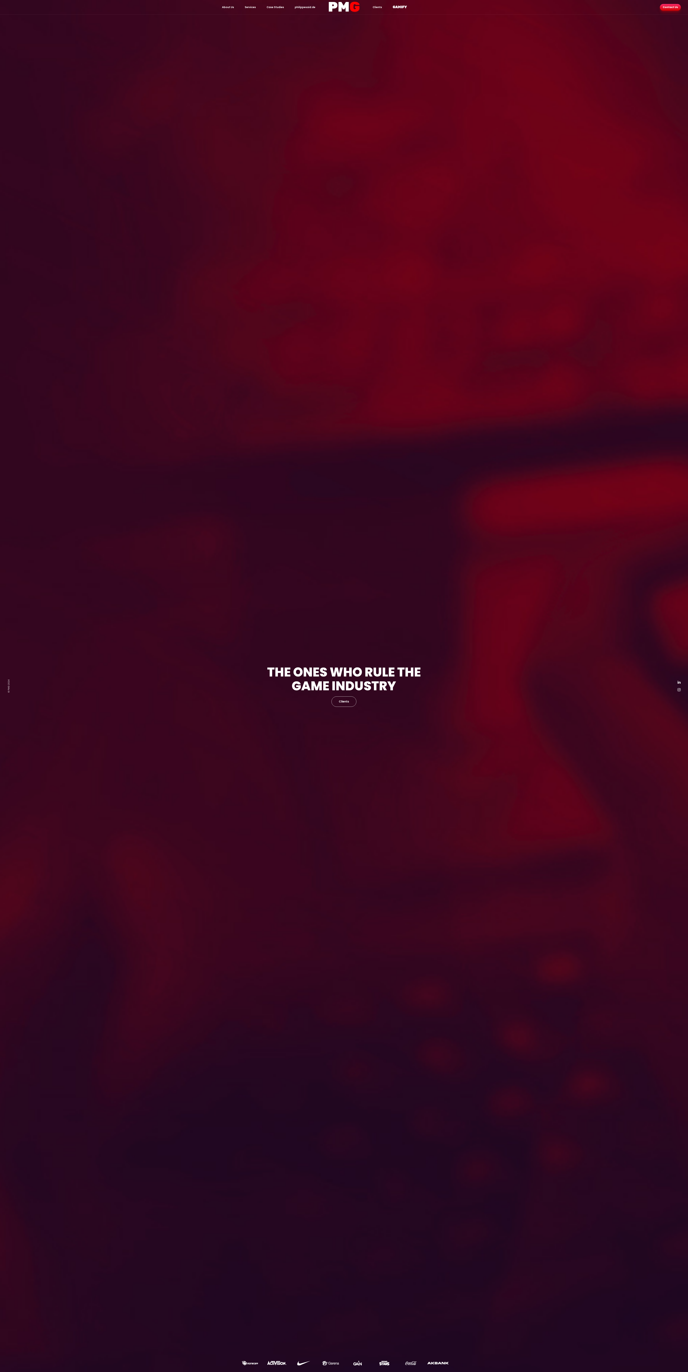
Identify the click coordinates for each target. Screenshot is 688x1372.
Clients (377, 7)
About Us (228, 7)
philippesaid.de (305, 7)
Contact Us (670, 7)
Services (250, 7)
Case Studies (275, 7)
